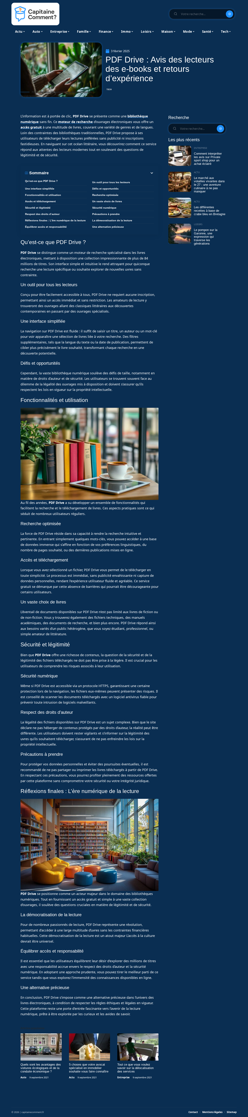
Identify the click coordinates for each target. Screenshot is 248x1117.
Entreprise (123, 1077)
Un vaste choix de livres (107, 201)
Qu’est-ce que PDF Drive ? (41, 181)
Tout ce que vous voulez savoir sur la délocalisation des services (135, 1068)
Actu (72, 1077)
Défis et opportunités (105, 188)
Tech (109, 89)
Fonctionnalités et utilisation (43, 195)
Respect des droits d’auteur (42, 214)
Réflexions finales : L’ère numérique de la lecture (55, 220)
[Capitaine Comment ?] (35, 14)
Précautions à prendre (106, 214)
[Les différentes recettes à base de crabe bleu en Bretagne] (179, 208)
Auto (23, 1077)
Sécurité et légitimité (37, 207)
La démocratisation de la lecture (112, 220)
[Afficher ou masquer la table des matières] (101, 173)
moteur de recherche (75, 122)
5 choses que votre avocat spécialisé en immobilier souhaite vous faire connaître (88, 1068)
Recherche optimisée (105, 195)
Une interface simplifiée (39, 188)
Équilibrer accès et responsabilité (46, 226)
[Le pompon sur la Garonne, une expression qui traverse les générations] (179, 234)
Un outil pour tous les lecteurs (111, 182)
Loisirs (198, 224)
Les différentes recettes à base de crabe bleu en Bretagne (209, 211)
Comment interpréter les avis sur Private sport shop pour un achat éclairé (208, 159)
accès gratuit (31, 127)
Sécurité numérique (104, 207)
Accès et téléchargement (40, 201)
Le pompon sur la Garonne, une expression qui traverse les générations (205, 236)
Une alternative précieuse (108, 226)
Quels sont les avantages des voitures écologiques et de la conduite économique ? (41, 1068)
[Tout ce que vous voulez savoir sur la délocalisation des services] (137, 1047)
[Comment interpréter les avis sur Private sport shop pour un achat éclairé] (179, 156)
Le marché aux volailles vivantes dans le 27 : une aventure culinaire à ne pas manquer (209, 184)
